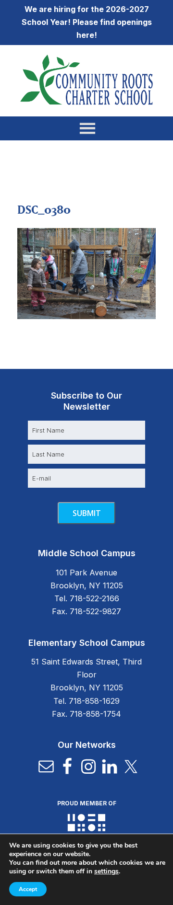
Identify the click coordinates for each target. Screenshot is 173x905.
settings (106, 871)
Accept (28, 889)
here (85, 35)
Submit (87, 513)
